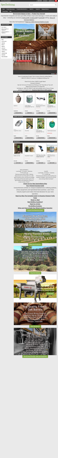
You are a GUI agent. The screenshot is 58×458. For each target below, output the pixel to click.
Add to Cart (41, 112)
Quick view (41, 102)
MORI (3, 39)
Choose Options (18, 112)
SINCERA (3, 43)
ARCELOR (3, 48)
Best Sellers (4, 27)
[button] (24, 32)
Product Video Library (11, 9)
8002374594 (40, 0)
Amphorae (15, 105)
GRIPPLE (3, 46)
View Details (29, 112)
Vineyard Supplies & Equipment (5, 32)
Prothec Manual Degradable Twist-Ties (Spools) (51, 106)
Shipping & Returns (45, 9)
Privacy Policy (5, 11)
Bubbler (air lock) (17, 155)
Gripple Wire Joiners (17, 130)
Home (4, 9)
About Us (31, 9)
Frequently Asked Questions (22, 9)
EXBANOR (3, 54)
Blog (10, 11)
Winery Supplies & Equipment (5, 29)
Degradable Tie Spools (29, 155)
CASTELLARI (4, 41)
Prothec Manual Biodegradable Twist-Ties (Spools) (29, 106)
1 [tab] (51, 73)
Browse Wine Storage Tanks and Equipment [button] (35, 356)
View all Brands (4, 56)
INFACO (3, 44)
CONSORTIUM (4, 53)
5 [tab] (56, 73)
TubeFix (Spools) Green (51, 130)
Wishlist (46, 0)
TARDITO (3, 51)
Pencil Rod (27, 130)
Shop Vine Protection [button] (35, 244)
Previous (14, 56)
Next (56, 56)
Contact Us (38, 9)
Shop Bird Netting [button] (35, 273)
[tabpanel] (35, 55)
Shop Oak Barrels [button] (35, 326)
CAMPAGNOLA (4, 49)
